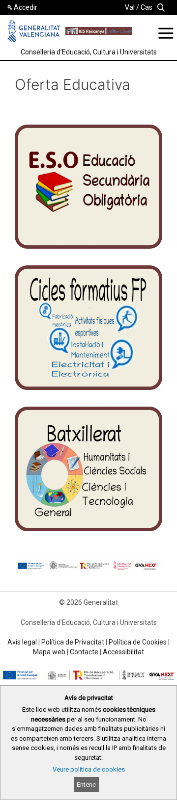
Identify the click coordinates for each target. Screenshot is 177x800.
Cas (146, 7)
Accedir (25, 7)
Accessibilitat (123, 652)
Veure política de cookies (89, 769)
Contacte (84, 652)
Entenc (86, 784)
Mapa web (49, 652)
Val (130, 7)
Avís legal (22, 642)
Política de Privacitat (72, 642)
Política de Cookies (138, 642)
